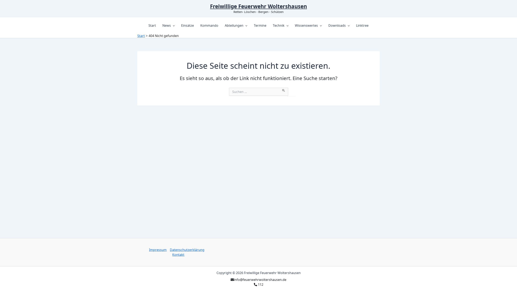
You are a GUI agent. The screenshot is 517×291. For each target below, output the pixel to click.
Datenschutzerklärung (187, 250)
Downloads (337, 25)
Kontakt (178, 254)
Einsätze (187, 25)
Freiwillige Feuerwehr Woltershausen (258, 6)
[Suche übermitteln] (283, 90)
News (166, 25)
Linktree (362, 25)
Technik (279, 25)
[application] (173, 25)
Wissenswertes (306, 25)
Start (152, 25)
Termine (260, 25)
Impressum (158, 250)
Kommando (209, 25)
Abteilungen (234, 25)
